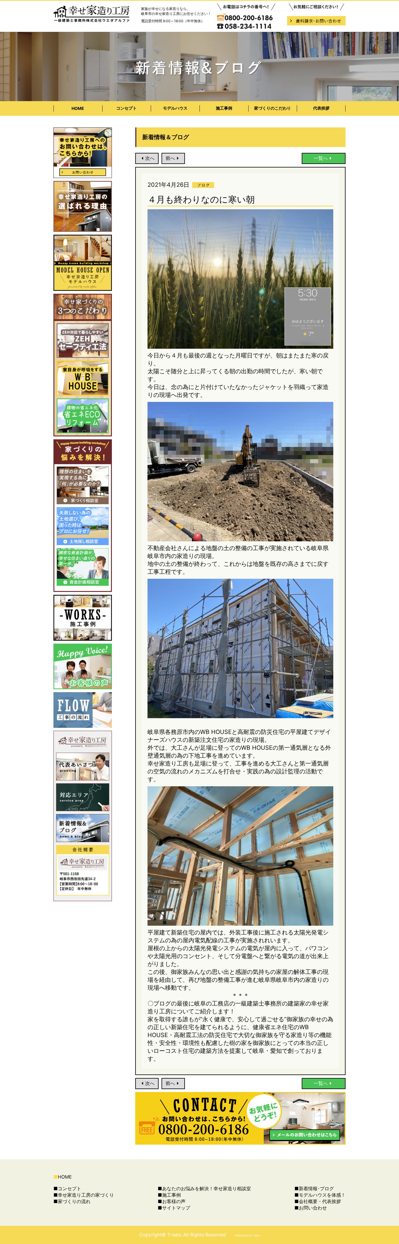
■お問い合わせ (310, 1208)
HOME (78, 108)
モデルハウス (175, 108)
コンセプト (126, 108)
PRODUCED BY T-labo (247, 1235)
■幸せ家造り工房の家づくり (83, 1195)
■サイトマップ (174, 1208)
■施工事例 (169, 1195)
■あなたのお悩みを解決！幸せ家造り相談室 (204, 1188)
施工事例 (224, 108)
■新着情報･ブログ (314, 1188)
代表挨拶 (321, 108)
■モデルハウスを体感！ (320, 1195)
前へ (170, 158)
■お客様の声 (171, 1201)
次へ (150, 158)
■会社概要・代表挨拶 (317, 1201)
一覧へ (321, 158)
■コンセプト (67, 1188)
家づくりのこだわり (272, 108)
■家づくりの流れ (72, 1201)
